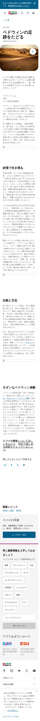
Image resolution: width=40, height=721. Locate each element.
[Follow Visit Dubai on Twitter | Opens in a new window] (26, 670)
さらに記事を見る (19, 482)
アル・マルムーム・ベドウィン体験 (18, 397)
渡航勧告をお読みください (18, 5)
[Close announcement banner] (35, 3)
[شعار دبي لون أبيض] (9, 665)
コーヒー (29, 342)
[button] (11, 716)
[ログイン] (33, 13)
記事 (7, 20)
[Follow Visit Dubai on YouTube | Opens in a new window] (34, 670)
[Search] (22, 13)
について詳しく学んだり (18, 442)
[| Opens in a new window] (11, 670)
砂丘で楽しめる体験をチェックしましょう (18, 447)
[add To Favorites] (33, 51)
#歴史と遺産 (8, 510)
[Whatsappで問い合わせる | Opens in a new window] (5, 465)
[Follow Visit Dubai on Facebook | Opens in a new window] (4, 670)
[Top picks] (28, 13)
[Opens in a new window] (11, 465)
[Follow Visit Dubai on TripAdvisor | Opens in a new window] (19, 670)
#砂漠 (18, 510)
